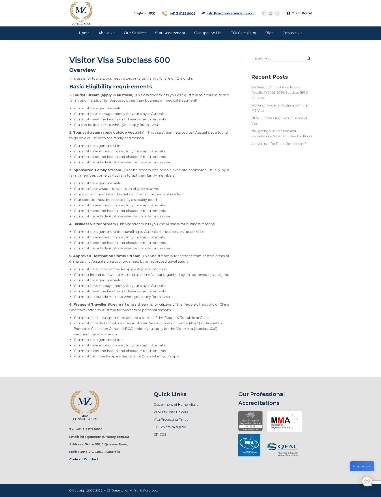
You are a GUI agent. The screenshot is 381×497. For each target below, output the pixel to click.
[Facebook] (264, 13)
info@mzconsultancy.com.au (230, 13)
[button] (367, 482)
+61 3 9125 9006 (182, 13)
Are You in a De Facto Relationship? (278, 144)
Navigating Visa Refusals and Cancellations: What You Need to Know (281, 133)
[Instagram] (270, 13)
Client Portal (301, 13)
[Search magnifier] (309, 58)
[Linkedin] (277, 13)
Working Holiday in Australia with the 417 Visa (279, 108)
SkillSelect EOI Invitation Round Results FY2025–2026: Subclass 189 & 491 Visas (279, 92)
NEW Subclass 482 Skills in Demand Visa (279, 120)
